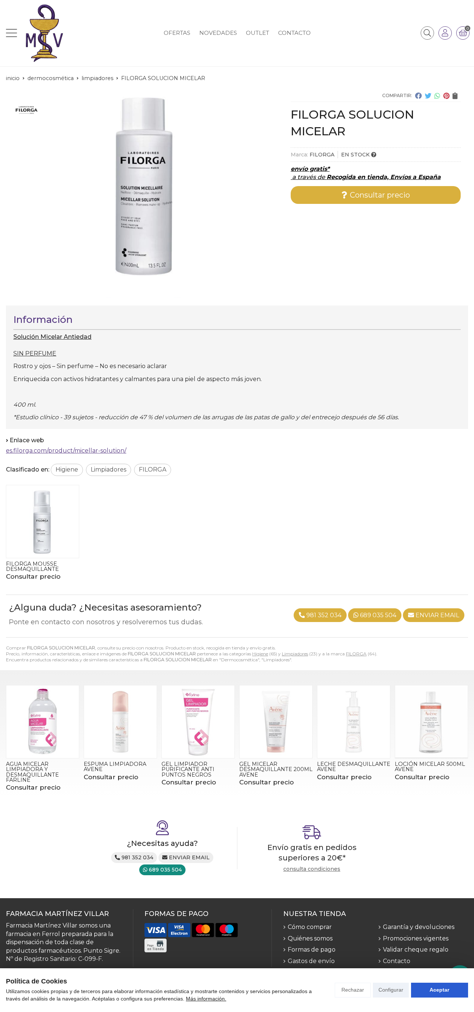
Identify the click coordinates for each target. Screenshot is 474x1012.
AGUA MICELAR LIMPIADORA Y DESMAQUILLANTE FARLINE (32, 772)
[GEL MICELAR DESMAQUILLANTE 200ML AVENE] (276, 721)
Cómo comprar (310, 926)
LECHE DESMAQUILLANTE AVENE (353, 767)
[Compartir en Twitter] (428, 95)
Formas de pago (312, 949)
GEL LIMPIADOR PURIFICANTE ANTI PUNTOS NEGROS (187, 769)
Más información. (206, 999)
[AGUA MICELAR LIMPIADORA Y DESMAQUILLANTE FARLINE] (42, 721)
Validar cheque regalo (415, 949)
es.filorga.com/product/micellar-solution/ (66, 450)
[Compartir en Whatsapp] (437, 95)
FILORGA (356, 654)
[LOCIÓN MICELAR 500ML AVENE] (431, 721)
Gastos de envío (311, 961)
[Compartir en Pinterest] (446, 95)
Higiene (260, 654)
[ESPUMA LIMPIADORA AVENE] (120, 721)
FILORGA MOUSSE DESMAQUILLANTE (32, 566)
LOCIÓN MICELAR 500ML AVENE (430, 767)
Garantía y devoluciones (418, 926)
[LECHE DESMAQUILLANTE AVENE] (353, 721)
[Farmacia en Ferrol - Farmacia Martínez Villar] (44, 33)
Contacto (396, 961)
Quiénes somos (310, 938)
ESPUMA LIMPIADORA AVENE (115, 767)
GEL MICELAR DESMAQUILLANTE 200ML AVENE (276, 769)
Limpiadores (295, 654)
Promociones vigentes (415, 938)
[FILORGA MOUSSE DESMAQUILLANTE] (42, 521)
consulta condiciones (311, 869)
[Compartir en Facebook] (418, 95)
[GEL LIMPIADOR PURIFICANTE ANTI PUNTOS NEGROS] (198, 721)
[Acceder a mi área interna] (445, 33)
